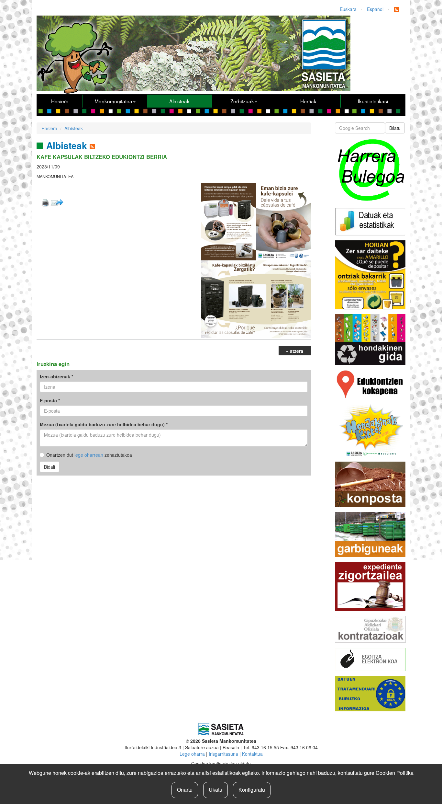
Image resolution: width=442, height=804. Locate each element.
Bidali (49, 467)
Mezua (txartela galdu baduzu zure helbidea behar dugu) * (104, 424)
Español (375, 9)
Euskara (348, 9)
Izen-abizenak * (56, 376)
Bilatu (395, 128)
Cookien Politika (395, 772)
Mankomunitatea (113, 101)
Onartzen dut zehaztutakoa (89, 455)
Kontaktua (252, 754)
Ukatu (215, 789)
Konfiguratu (251, 789)
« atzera (294, 351)
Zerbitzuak (242, 101)
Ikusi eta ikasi (373, 101)
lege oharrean (88, 455)
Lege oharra (192, 754)
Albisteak (179, 101)
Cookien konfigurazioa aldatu (221, 763)
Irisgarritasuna (223, 754)
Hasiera (60, 101)
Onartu (185, 789)
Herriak (308, 101)
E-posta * (50, 400)
